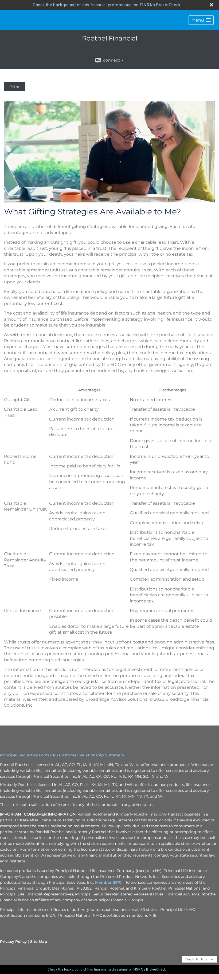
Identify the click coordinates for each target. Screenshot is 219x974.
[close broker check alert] (211, 5)
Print (14, 86)
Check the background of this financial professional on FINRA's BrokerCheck (107, 4)
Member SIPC (108, 882)
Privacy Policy (13, 941)
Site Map (38, 941)
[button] (201, 20)
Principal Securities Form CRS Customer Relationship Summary (62, 755)
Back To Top (196, 959)
